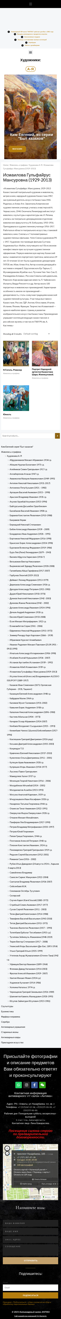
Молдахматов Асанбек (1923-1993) (26, 790)
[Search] (57, 436)
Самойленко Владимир (21, 872)
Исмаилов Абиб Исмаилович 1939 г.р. (28, 667)
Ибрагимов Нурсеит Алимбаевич (26, 640)
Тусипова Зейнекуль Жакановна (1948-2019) (31, 937)
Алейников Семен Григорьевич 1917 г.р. (28, 469)
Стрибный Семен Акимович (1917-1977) (29, 905)
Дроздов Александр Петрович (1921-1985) (30, 589)
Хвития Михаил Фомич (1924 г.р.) (25, 978)
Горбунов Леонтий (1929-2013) (24, 575)
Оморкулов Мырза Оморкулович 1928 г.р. (30, 813)
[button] (30, 4)
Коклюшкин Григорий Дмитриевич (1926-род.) (31, 739)
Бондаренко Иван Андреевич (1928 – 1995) (30, 534)
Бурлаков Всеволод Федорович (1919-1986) (31, 548)
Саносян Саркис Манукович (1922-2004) (29, 877)
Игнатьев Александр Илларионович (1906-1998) (33, 653)
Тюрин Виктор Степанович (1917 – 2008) (29, 941)
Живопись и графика (11, 452)
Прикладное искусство (12, 1042)
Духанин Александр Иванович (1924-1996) (30, 607)
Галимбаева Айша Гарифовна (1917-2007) (30, 571)
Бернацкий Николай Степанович (25, 524)
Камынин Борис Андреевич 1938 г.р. (27, 707)
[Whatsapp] (18, 1085)
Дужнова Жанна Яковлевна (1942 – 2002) (29, 603)
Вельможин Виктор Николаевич (25, 561)
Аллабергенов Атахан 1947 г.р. (24, 474)
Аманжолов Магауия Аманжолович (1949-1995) (32, 478)
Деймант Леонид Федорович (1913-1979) (29, 580)
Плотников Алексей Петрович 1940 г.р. (28, 841)
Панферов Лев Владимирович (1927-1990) (30, 822)
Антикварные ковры (10, 1037)
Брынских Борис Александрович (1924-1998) (31, 543)
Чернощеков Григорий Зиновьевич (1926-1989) (32, 992)
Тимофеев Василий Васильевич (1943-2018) (31, 918)
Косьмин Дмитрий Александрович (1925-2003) (32, 744)
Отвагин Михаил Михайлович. (24, 817)
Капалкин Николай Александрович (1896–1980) (32, 712)
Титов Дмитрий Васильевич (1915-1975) (29, 923)
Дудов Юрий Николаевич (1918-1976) (27, 594)
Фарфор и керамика (10, 1016)
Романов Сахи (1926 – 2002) (23, 859)
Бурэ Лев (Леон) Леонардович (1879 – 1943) (30, 552)
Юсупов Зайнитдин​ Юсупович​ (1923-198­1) (30, 1001)
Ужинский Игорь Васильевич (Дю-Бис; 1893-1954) (33, 946)
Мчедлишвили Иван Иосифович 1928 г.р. (29, 799)
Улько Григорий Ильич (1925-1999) (26, 951)
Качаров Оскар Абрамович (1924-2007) (28, 721)
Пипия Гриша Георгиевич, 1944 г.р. (26, 836)
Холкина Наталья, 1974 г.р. (22, 987)
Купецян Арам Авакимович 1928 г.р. (27, 762)
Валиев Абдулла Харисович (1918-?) (27, 557)
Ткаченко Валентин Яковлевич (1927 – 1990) (31, 928)
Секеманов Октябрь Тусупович (25, 891)
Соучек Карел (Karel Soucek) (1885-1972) (29, 900)
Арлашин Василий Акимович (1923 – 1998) (30, 492)
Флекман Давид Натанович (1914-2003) (28, 969)
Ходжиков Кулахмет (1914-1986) (25, 982)
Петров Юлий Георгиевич (22, 831)
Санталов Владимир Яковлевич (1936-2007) (31, 882)
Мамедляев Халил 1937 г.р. (23, 776)
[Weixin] (42, 1085)
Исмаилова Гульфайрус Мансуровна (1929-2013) (33, 672)
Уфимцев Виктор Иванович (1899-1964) (29, 964)
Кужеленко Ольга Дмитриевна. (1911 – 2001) (31, 758)
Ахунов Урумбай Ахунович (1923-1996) (28, 501)
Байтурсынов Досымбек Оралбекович (28, 506)
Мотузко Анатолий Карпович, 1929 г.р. (28, 794)
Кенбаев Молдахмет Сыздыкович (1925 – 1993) (32, 726)
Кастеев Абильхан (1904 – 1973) (25, 717)
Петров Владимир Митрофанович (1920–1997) (32, 827)
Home (5, 165)
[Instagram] (26, 1085)
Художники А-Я (14, 456)
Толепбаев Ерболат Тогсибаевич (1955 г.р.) (30, 932)
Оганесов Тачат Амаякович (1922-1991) (28, 808)
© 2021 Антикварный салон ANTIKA (31, 1312)
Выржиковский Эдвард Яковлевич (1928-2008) (32, 566)
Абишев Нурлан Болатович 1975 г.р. (27, 464)
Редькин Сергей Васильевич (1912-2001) (29, 854)
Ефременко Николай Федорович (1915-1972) (31, 631)
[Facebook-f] (34, 1085)
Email (5, 1282)
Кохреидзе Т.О (17, 748)
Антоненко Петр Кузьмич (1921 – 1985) (28, 488)
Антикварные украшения (13, 1027)
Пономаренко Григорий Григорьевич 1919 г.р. (31, 850)
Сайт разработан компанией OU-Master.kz (30, 1316)
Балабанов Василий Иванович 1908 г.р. (28, 511)
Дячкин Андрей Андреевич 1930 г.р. (26, 612)
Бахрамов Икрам (18, 520)
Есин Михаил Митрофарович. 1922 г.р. (28, 621)
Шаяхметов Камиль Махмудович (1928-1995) (31, 996)
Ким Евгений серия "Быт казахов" (17, 447)
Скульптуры (7, 1006)
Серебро (5, 1022)
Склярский (15, 895)
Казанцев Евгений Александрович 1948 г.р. (30, 694)
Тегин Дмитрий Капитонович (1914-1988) (29, 914)
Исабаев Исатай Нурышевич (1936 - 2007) (30, 658)
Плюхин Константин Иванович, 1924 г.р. (29, 845)
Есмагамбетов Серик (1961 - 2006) (26, 626)
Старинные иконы (9, 1032)
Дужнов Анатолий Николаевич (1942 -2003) (30, 598)
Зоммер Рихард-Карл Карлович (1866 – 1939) (31, 635)
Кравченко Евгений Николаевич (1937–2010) (31, 753)
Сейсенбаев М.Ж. (18, 886)
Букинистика (7, 1011)
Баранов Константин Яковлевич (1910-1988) (31, 515)
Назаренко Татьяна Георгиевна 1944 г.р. (29, 804)
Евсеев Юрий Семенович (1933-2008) (28, 617)
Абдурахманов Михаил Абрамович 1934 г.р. (30, 460)
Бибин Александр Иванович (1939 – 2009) (29, 529)
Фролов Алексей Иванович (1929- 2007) (29, 973)
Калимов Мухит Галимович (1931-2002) (28, 703)
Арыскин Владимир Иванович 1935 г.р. (28, 497)
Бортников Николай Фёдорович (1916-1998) (30, 538)
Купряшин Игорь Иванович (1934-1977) (28, 767)
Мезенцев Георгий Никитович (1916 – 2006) (30, 781)
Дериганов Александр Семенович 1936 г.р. (30, 584)
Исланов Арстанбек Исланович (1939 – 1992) (31, 662)
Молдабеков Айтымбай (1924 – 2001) (27, 785)
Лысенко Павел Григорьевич (23, 771)
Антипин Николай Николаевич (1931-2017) (30, 483)
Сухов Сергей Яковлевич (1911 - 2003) (28, 909)
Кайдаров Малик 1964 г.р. (22, 698)
